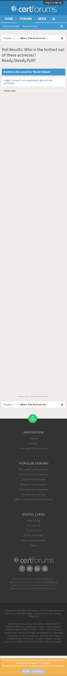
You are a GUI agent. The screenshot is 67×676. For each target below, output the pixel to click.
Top (33, 419)
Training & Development (34, 489)
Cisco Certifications (34, 479)
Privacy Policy (33, 530)
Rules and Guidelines (33, 540)
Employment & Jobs (33, 494)
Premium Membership (33, 448)
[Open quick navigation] (62, 38)
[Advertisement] (32, 245)
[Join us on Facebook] (22, 568)
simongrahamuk (30, 80)
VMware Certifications (33, 484)
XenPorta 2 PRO (18, 585)
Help (33, 545)
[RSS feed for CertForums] (45, 568)
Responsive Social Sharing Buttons (25, 588)
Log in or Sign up (53, 2)
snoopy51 (16, 80)
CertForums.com (49, 588)
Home (9, 19)
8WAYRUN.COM (49, 585)
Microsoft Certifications (33, 469)
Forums (26, 19)
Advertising (34, 520)
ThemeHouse (49, 582)
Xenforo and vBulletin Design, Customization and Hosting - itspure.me (33, 615)
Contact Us (33, 525)
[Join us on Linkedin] (37, 568)
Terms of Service (33, 535)
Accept (26, 671)
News (42, 19)
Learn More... (38, 671)
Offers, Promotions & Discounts (33, 499)
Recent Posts (30, 26)
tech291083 (9, 83)
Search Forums (11, 26)
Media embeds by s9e (45, 579)
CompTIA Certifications (33, 474)
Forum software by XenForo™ (24, 579)
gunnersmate (46, 80)
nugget (7, 80)
